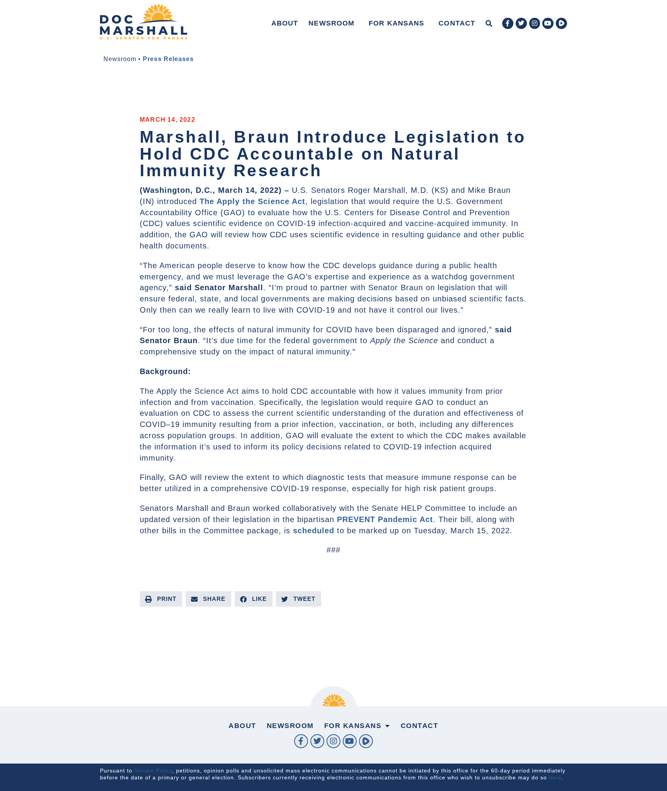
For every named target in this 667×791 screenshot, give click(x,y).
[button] (488, 23)
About (284, 23)
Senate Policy (153, 770)
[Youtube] (548, 23)
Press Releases (168, 59)
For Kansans (396, 23)
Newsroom (331, 23)
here (555, 777)
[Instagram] (534, 23)
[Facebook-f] (507, 23)
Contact (456, 23)
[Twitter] (521, 23)
